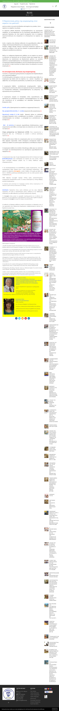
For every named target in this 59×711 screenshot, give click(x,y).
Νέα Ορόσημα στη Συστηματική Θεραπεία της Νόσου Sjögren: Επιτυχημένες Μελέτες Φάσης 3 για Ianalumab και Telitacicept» (53, 611)
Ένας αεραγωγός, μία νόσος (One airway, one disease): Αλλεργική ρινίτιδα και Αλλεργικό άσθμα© (52, 378)
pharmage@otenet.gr (22, 700)
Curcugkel (6, 196)
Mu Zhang (12, 268)
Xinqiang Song (6, 268)
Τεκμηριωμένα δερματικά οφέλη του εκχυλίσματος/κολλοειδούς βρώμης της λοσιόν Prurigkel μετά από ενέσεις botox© (53, 484)
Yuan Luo (22, 268)
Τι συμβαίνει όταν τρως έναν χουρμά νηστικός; (52, 449)
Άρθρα (32, 15)
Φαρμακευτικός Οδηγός (18, 7)
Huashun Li (10, 258)
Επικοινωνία (33, 698)
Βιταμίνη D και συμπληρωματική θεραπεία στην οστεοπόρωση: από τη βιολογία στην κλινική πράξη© (53, 653)
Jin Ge (6, 258)
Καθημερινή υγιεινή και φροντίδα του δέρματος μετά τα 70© (52, 457)
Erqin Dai (17, 268)
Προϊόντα (32, 4)
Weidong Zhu (23, 258)
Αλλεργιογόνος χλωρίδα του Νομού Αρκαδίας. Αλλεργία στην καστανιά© (53, 89)
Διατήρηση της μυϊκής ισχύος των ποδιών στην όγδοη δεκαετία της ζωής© (52, 108)
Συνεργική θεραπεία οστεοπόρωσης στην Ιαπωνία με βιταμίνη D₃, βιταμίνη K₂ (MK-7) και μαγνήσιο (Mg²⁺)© (53, 626)
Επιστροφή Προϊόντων (35, 700)
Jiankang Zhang (31, 257)
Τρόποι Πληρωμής (34, 696)
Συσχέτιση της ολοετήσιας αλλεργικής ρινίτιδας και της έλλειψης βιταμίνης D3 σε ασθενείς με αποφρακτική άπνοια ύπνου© (53, 349)
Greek (23, 9)
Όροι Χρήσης (33, 691)
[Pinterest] (25, 318)
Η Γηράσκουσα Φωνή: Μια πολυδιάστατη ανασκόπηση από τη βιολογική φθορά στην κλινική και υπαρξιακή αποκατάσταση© (53, 415)
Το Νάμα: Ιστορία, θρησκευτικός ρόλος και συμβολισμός (52, 598)
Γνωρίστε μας (24, 4)
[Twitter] (19, 318)
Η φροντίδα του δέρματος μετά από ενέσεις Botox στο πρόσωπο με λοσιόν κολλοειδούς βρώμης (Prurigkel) (49, 33)
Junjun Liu (21, 257)
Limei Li (36, 257)
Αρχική (16, 4)
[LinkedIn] (29, 318)
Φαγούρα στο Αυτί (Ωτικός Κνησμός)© (52, 41)
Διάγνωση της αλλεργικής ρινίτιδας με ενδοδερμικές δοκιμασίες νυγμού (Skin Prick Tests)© (53, 119)
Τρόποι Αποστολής (34, 693)
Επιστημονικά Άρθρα (32, 7)
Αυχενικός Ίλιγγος (51, 495)
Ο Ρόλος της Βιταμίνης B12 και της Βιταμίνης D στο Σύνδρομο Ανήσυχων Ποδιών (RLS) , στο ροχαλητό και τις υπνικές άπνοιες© (53, 550)
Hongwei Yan (12, 257)
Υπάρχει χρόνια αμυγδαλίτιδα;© (53, 425)
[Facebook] (16, 318)
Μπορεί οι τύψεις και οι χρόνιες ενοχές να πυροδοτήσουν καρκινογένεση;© (53, 98)
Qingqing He (6, 257)
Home (28, 15)
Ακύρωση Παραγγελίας (35, 702)
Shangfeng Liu (17, 258)
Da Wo (16, 257)
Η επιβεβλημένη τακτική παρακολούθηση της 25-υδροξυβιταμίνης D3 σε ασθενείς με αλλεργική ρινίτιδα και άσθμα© (53, 364)
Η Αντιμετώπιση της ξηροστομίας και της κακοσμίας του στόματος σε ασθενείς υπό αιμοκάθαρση (53, 533)
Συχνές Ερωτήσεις (34, 703)
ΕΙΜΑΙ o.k (54, 709)
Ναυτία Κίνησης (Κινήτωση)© (52, 164)
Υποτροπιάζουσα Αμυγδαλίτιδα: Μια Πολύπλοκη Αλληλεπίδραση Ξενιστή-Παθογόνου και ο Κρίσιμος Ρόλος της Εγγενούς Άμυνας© (53, 586)
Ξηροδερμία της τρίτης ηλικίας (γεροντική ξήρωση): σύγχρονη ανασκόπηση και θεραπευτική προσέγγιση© (52, 468)
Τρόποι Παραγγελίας (34, 694)
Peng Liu (25, 257)
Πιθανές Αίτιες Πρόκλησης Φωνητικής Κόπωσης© (52, 267)
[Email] (22, 318)
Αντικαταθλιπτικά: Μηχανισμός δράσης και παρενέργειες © (54, 644)
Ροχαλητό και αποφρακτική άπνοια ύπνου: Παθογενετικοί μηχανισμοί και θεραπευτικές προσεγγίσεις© (53, 144)
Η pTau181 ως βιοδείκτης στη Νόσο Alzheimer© (52, 80)
